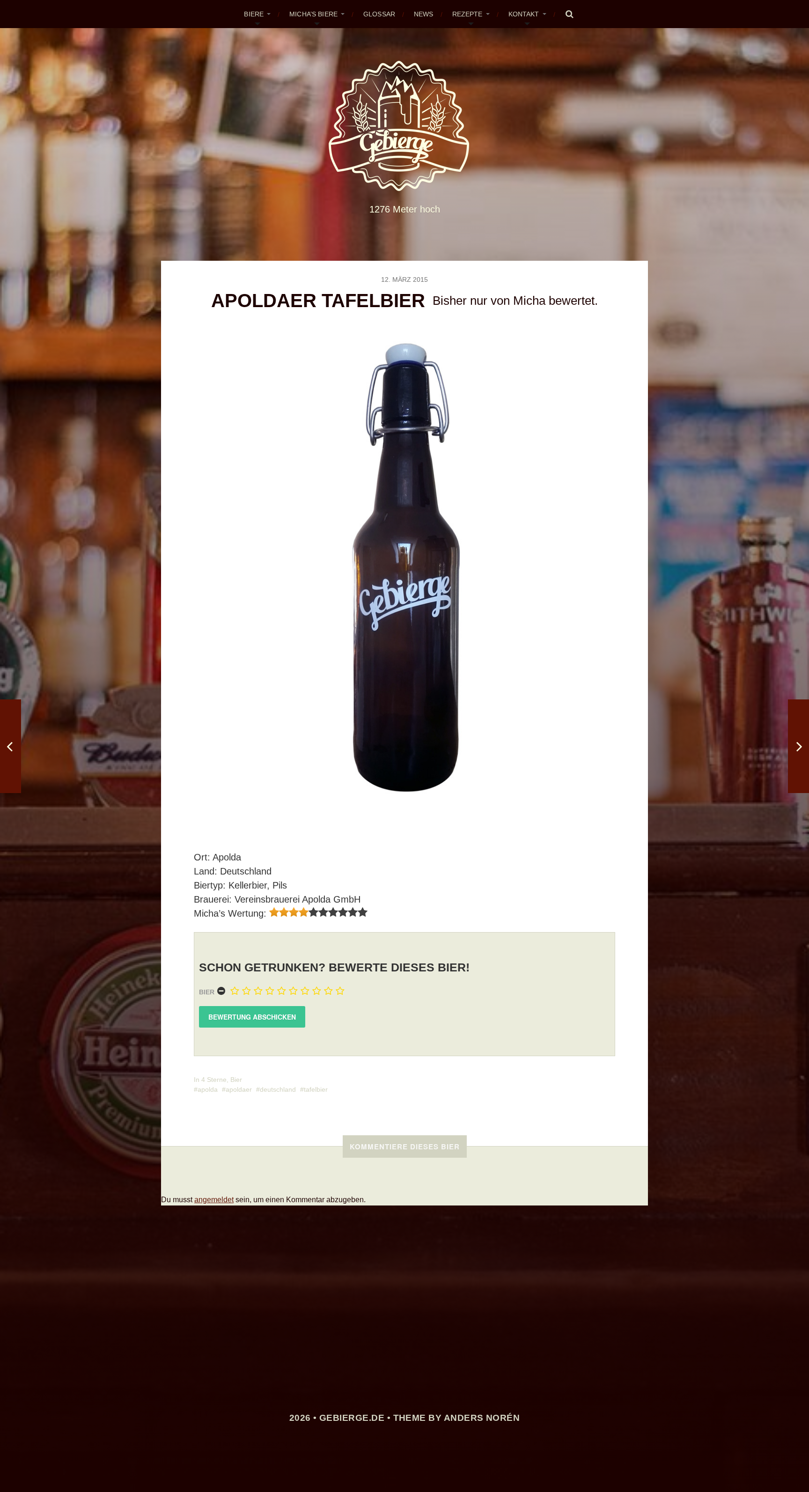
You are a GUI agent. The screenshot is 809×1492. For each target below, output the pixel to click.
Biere (254, 14)
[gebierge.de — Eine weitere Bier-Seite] (405, 126)
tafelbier (316, 1089)
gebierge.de (351, 1418)
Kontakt (523, 14)
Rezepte (467, 14)
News (424, 14)
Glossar (379, 14)
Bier (206, 992)
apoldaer (239, 1089)
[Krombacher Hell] (10, 746)
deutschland (278, 1089)
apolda (208, 1089)
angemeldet (214, 1200)
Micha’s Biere (313, 14)
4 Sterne (214, 1079)
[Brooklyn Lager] (798, 746)
